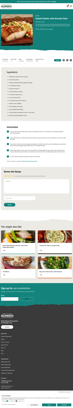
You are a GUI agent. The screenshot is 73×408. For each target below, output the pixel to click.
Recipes (2, 339)
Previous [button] (1, 1)
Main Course (38, 21)
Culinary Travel (4, 345)
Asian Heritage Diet (5, 367)
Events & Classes (5, 342)
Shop (2, 353)
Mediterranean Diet (5, 361)
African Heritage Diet (6, 364)
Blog (2, 350)
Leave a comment (49, 29)
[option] (36, 1)
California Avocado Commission (29, 161)
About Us (3, 347)
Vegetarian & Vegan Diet (6, 373)
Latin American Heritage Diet (7, 370)
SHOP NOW (54, 1)
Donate (7, 327)
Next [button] (71, 1)
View (37, 61)
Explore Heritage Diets (6, 336)
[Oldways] (6, 6)
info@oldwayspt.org (6, 381)
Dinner (43, 21)
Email (2, 295)
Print (57, 60)
